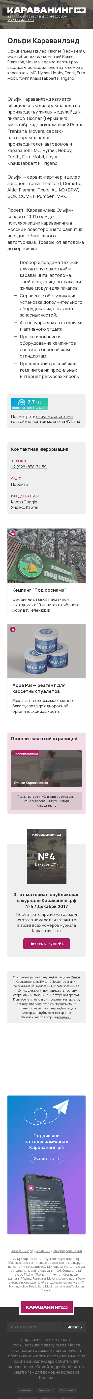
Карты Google (24, 502)
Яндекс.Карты (24, 507)
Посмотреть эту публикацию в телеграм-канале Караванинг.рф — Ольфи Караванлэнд (46, 801)
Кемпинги (45, 1390)
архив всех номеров (39, 925)
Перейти (19, 484)
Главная (25, 1390)
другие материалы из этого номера (47, 917)
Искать (74, 1327)
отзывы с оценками (54, 416)
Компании (67, 1390)
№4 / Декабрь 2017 (20, 20)
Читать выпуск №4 (47, 943)
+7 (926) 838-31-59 (29, 467)
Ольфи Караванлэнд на (48, 979)
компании (64, 1017)
